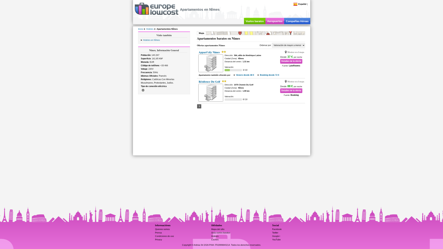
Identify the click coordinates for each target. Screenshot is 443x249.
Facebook (277, 229)
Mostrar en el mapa (295, 52)
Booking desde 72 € (269, 75)
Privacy (158, 239)
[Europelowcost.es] (156, 14)
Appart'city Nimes (209, 52)
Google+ (276, 236)
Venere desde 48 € (245, 75)
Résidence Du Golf (209, 82)
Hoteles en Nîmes (151, 40)
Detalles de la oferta (291, 61)
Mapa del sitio (217, 229)
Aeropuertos (274, 21)
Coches (215, 239)
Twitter (275, 233)
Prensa (158, 233)
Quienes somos (162, 229)
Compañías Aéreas (297, 21)
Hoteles (215, 236)
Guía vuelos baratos (220, 233)
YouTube (276, 239)
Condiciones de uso (164, 236)
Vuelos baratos (255, 21)
